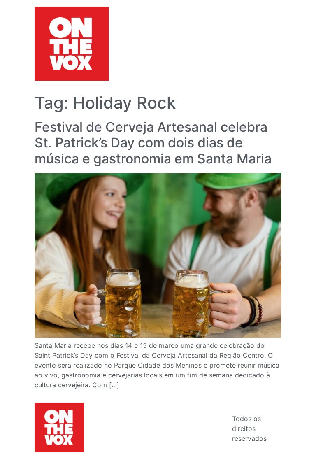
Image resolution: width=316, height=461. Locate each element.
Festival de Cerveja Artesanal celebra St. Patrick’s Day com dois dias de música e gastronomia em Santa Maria (153, 143)
